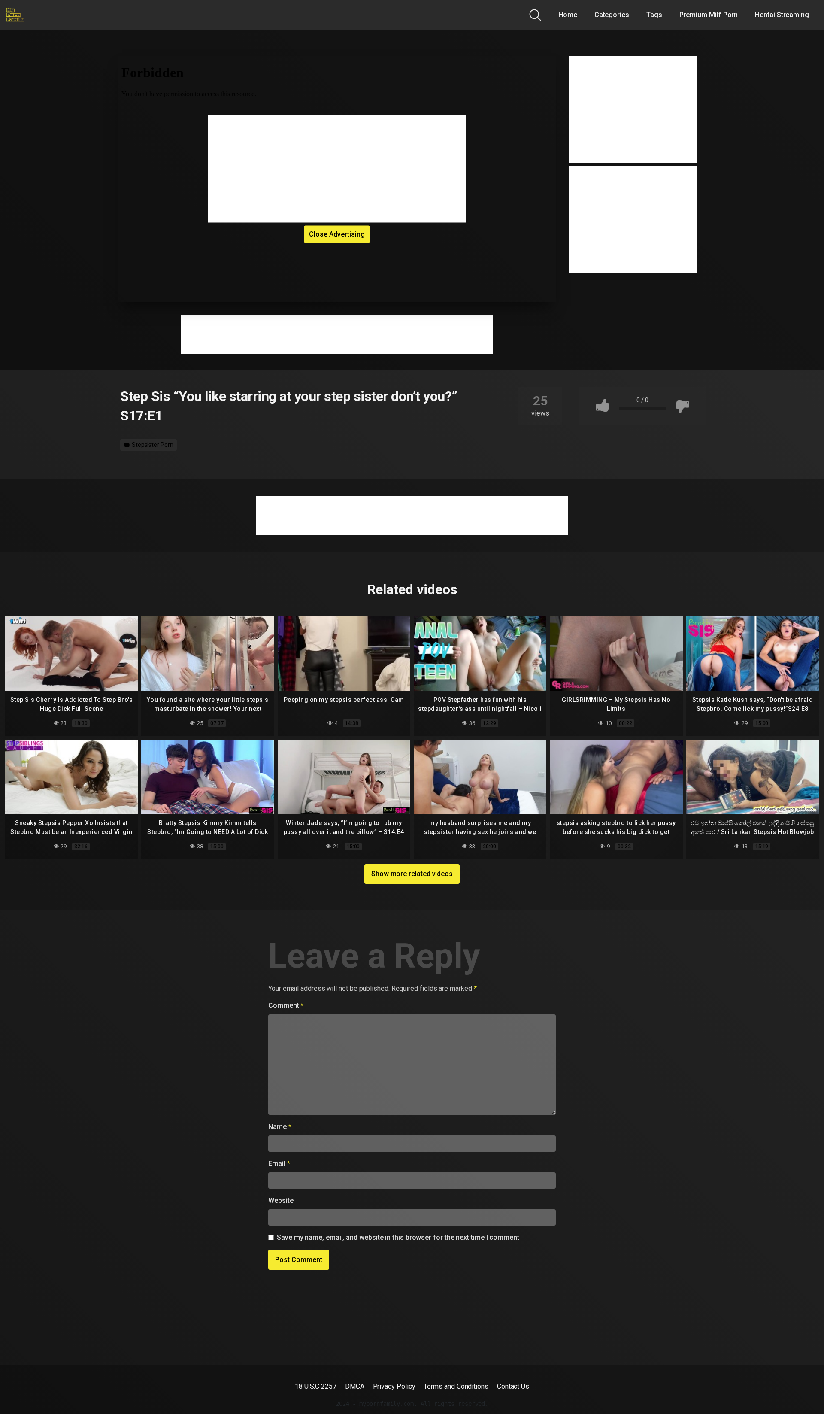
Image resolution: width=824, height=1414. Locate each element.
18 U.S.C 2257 (315, 1386)
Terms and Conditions (456, 1386)
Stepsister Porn (151, 444)
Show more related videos (412, 874)
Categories (611, 15)
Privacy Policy (394, 1386)
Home (567, 15)
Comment (285, 1005)
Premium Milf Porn (708, 15)
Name (279, 1127)
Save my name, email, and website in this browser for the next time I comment (398, 1237)
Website (280, 1200)
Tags (654, 15)
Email (279, 1163)
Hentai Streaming (782, 15)
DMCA (354, 1386)
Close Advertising (337, 234)
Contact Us (513, 1386)
